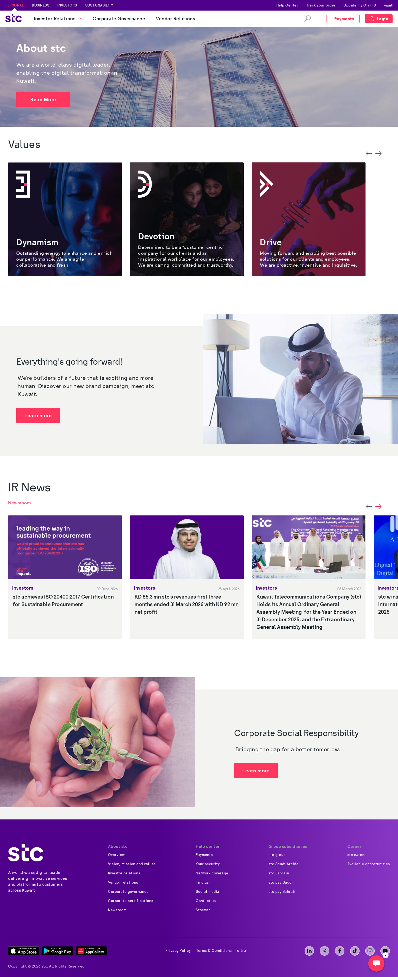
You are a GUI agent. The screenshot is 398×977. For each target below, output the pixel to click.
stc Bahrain (279, 873)
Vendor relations (123, 882)
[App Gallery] (91, 951)
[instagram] (370, 951)
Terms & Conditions (214, 951)
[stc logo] (13, 19)
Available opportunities (368, 864)
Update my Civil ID (360, 5)
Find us (202, 882)
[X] (324, 951)
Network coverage (212, 873)
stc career (356, 855)
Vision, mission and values (132, 864)
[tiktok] (355, 951)
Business (40, 5)
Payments (204, 855)
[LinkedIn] (309, 951)
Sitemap (203, 910)
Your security (208, 864)
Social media (207, 892)
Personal (14, 5)
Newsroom (19, 502)
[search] (307, 18)
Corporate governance (128, 892)
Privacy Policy (178, 951)
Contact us (206, 901)
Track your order (320, 5)
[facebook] (339, 951)
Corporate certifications (130, 901)
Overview (116, 855)
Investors (67, 5)
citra (241, 951)
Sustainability (99, 5)
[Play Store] (57, 951)
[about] (25, 852)
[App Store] (23, 951)
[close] (386, 955)
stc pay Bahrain (282, 892)
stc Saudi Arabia (284, 864)
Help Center (287, 5)
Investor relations (124, 873)
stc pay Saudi (281, 882)
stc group (277, 855)
